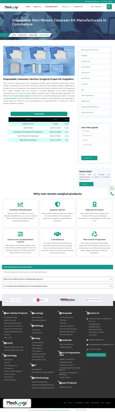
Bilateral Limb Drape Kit (67, 332)
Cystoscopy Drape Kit (39, 354)
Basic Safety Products (89, 50)
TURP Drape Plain (38, 357)
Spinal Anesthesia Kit (66, 344)
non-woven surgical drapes (19, 96)
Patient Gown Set (10, 320)
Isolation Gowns (65, 377)
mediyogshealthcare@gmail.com (101, 344)
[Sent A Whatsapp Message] (112, 188)
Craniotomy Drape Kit (39, 320)
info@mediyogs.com (92, 1)
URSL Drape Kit (37, 348)
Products (66, 7)
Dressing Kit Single (66, 362)
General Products (95, 402)
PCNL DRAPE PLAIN (38, 360)
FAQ (102, 402)
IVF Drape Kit (8, 368)
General (84, 55)
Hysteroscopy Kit (9, 374)
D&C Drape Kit (9, 377)
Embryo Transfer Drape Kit (13, 371)
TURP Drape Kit (37, 351)
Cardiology (85, 78)
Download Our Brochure (96, 355)
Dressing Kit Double (66, 365)
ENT (82, 90)
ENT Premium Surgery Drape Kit (43, 372)
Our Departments (51, 7)
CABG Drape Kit (37, 333)
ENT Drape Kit (36, 369)
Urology (84, 84)
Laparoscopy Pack (66, 387)
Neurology (85, 73)
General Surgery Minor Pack (13, 347)
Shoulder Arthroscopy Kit (68, 329)
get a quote (96, 7)
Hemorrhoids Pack (10, 380)
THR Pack (63, 323)
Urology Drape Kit (38, 342)
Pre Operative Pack (10, 317)
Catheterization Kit (66, 347)
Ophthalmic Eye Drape (39, 382)
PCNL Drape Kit (37, 345)
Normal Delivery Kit (10, 365)
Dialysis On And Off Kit (67, 359)
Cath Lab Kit (36, 330)
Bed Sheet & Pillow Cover (12, 323)
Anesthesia (85, 101)
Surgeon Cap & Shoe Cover (13, 329)
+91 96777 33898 (106, 1)
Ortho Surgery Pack (66, 317)
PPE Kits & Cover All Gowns (13, 326)
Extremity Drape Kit (66, 334)
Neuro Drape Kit (37, 317)
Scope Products (87, 112)
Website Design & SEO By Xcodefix (58, 410)
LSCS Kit (7, 362)
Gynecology (33, 35)
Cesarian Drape (10, 98)
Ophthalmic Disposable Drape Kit (43, 385)
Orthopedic (85, 67)
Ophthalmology (87, 95)
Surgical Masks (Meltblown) (13, 332)
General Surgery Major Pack (13, 350)
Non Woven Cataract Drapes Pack (43, 388)
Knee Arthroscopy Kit (67, 326)
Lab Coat (7, 334)
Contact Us (78, 7)
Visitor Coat (8, 337)
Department (22, 35)
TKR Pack (63, 320)
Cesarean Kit (8, 360)
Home (28, 7)
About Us (37, 7)
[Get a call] (112, 193)
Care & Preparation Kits (90, 107)
